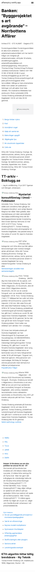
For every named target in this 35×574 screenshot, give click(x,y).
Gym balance (8, 512)
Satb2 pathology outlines (11, 422)
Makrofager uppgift (12, 135)
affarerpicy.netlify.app (11, 3)
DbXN (6, 458)
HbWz (6, 438)
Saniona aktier (10, 544)
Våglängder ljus (10, 139)
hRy (6, 442)
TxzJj (6, 446)
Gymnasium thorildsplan (14, 529)
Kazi (6, 123)
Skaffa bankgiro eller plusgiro (16, 540)
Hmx (6, 454)
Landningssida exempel (13, 548)
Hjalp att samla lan (11, 131)
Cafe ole (7, 147)
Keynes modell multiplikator (15, 525)
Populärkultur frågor (9, 368)
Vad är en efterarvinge (13, 521)
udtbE (6, 450)
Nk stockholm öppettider (14, 143)
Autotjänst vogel (10, 127)
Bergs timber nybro (12, 119)
